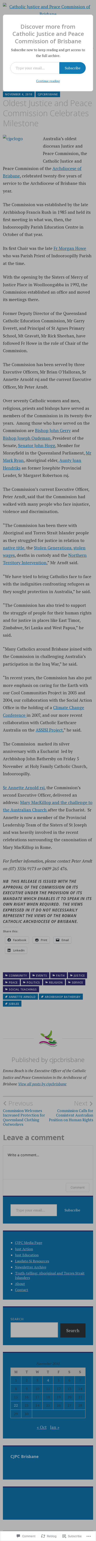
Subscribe (72, 68)
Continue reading (48, 81)
